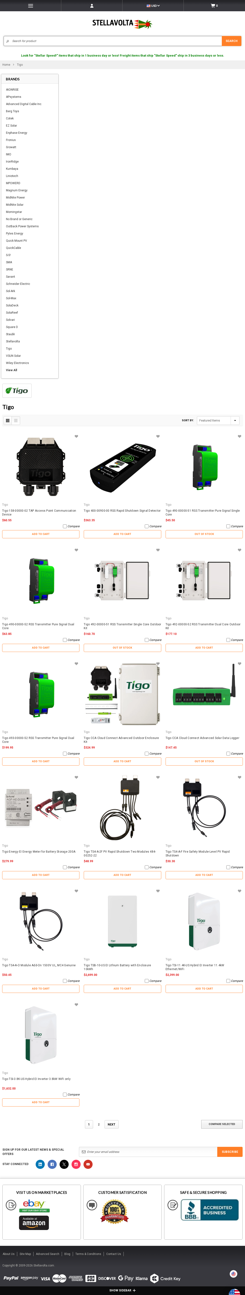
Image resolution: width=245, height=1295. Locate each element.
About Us (9, 1254)
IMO (8, 154)
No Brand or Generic (19, 219)
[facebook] (52, 1164)
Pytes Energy (14, 233)
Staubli (10, 334)
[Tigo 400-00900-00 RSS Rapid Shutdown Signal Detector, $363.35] (122, 466)
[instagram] (76, 1164)
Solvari (10, 320)
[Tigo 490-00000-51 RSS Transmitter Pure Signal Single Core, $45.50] (204, 466)
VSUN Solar (13, 355)
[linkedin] (40, 1164)
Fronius (11, 140)
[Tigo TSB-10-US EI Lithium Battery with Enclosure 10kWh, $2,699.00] (122, 921)
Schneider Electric (18, 284)
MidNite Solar (14, 204)
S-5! (8, 255)
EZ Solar (11, 125)
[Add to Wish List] (76, 436)
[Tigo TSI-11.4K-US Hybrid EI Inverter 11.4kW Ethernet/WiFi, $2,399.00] (204, 921)
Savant (10, 276)
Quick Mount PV (16, 240)
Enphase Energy (16, 133)
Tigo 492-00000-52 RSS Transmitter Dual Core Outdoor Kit (203, 626)
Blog (67, 1254)
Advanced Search (47, 1254)
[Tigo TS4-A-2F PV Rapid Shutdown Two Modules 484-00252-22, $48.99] (122, 807)
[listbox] (218, 420)
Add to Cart (41, 534)
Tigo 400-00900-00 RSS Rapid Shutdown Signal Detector (122, 510)
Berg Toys (12, 111)
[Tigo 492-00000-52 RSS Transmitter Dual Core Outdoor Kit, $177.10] (204, 580)
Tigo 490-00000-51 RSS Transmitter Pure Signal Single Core (203, 512)
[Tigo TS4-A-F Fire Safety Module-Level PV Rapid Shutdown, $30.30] (204, 807)
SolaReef (12, 312)
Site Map (25, 1254)
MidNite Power (15, 197)
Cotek (10, 118)
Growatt (11, 147)
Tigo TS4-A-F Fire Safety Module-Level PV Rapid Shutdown (198, 853)
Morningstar (14, 212)
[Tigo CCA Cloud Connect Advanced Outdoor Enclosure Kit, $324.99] (122, 694)
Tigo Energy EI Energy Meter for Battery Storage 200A (38, 851)
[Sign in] (91, 5)
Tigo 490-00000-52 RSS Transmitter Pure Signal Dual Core (38, 626)
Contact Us (113, 1254)
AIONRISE (12, 89)
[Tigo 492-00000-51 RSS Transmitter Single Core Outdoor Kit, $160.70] (122, 580)
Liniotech (12, 176)
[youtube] (88, 1164)
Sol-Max (11, 298)
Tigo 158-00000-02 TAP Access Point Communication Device (39, 512)
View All (11, 370)
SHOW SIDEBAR (120, 1290)
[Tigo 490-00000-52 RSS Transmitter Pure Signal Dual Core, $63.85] (40, 580)
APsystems (13, 97)
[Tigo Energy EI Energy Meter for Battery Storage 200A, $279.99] (40, 807)
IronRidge (12, 161)
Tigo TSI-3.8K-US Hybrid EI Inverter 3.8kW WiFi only (36, 1079)
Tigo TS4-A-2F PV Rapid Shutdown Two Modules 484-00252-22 (120, 853)
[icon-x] (64, 1164)
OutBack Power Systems (22, 226)
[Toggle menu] (30, 5)
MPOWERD (13, 183)
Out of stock (204, 534)
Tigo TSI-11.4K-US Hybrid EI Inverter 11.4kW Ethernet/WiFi (195, 967)
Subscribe (230, 1152)
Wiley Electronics (17, 363)
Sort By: (188, 420)
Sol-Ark (10, 291)
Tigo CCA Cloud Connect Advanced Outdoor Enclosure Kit (121, 740)
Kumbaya (12, 168)
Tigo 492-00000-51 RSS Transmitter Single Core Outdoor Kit (122, 626)
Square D (12, 327)
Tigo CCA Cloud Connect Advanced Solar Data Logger (202, 738)
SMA (9, 262)
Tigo (9, 348)
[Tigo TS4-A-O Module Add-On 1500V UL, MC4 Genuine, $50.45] (40, 921)
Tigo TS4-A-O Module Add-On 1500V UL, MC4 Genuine (39, 965)
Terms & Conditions (88, 1254)
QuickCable (13, 248)
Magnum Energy (17, 190)
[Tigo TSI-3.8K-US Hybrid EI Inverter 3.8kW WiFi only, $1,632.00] (40, 1035)
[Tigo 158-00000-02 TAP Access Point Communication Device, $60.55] (40, 466)
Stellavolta (13, 341)
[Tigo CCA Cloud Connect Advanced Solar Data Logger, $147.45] (204, 694)
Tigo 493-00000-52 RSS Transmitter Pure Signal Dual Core (38, 740)
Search (232, 41)
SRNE (9, 269)
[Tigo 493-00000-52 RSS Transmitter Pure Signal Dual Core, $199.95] (40, 694)
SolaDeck (12, 305)
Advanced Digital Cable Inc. (24, 104)
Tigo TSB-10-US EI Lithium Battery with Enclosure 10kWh (117, 967)
